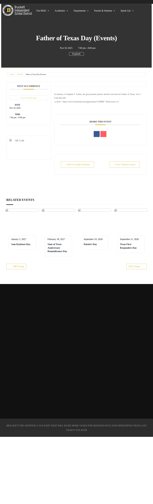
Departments (80, 10)
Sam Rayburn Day (20, 244)
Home (12, 74)
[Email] (103, 134)
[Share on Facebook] (97, 134)
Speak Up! (126, 10)
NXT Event (134, 266)
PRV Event (18, 266)
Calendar (20, 74)
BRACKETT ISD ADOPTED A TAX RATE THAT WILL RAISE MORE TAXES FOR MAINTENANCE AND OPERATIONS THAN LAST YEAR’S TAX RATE (76, 427)
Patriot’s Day (90, 244)
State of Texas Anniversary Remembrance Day (57, 248)
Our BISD (41, 10)
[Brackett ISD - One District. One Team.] (17, 10)
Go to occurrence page (28, 98)
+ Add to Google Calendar (77, 164)
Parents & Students (103, 10)
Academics (60, 10)
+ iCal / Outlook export (125, 164)
